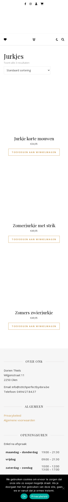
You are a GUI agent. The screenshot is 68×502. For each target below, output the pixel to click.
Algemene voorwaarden (19, 420)
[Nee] (63, 488)
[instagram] (30, 3)
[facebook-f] (26, 3)
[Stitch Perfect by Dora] (9, 17)
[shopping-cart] (42, 3)
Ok (24, 496)
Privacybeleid (12, 415)
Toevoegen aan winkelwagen (34, 152)
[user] (36, 3)
